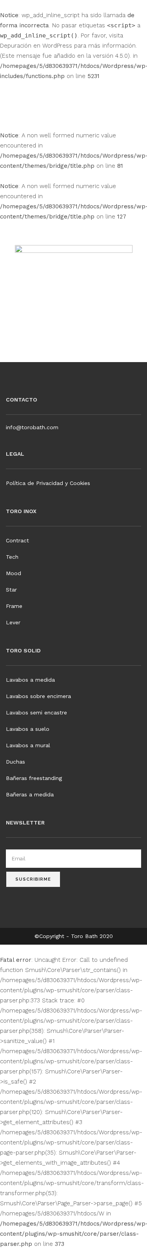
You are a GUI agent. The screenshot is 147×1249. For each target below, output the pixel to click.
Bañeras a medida (30, 794)
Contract (17, 540)
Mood (13, 573)
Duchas (15, 762)
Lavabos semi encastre (36, 712)
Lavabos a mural (28, 745)
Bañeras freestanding (34, 778)
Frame (14, 606)
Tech (12, 557)
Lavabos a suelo (27, 729)
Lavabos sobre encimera (38, 696)
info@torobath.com (32, 427)
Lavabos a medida (30, 680)
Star (11, 589)
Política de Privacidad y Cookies (48, 483)
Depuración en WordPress (36, 45)
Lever (13, 622)
